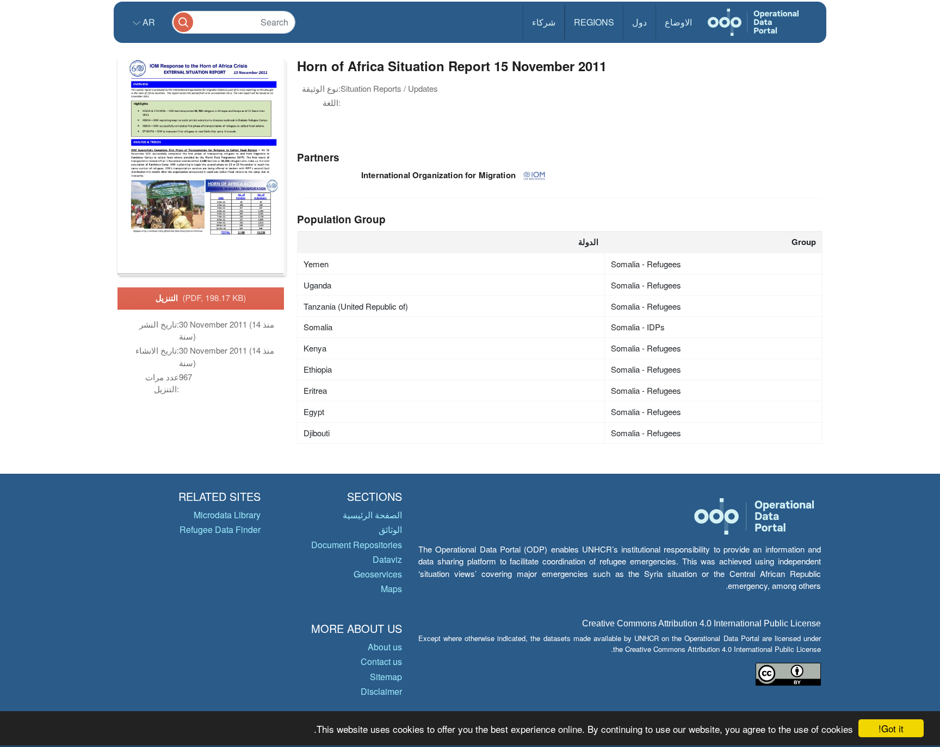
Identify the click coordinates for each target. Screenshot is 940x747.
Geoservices (378, 574)
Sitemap (386, 676)
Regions (594, 22)
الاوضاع (678, 22)
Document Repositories (356, 544)
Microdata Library (227, 515)
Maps (391, 588)
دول (639, 22)
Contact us (381, 661)
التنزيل (201, 298)
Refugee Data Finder (220, 529)
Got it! (891, 728)
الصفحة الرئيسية (372, 515)
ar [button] (147, 22)
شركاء (543, 22)
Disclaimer (381, 691)
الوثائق (390, 529)
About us (385, 647)
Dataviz (387, 559)
